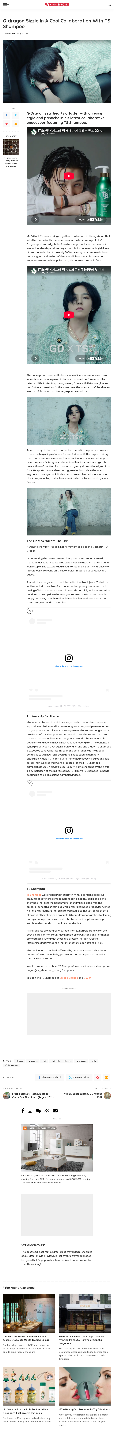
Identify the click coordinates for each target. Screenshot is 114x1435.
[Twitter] (15, 115)
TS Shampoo (34, 895)
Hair (45, 1061)
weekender (9, 34)
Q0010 (87, 978)
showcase (81, 1061)
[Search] (109, 4)
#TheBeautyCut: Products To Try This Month (84, 1409)
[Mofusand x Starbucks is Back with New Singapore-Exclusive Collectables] (29, 1386)
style (94, 1061)
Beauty (20, 1061)
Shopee (73, 978)
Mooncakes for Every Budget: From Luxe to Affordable (11, 162)
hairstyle (56, 1061)
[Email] (15, 123)
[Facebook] (6, 115)
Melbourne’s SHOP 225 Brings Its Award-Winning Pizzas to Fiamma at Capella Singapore (82, 1340)
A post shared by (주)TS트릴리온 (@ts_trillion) (68, 706)
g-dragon (33, 1061)
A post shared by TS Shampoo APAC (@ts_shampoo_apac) (69, 878)
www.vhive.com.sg (51, 1182)
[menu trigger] (6, 4)
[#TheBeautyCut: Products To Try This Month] (85, 1386)
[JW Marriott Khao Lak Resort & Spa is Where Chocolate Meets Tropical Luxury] (29, 1313)
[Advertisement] (69, 1014)
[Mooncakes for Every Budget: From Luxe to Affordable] (11, 147)
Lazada (64, 978)
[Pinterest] (6, 123)
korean (68, 1061)
